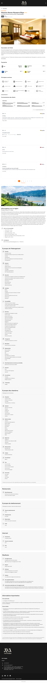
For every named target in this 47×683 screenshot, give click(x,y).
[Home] (2, 675)
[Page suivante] (29, 181)
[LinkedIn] (10, 675)
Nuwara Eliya (3, 10)
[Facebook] (5, 675)
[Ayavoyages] (7, 651)
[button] (3, 31)
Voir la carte (23, 681)
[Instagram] (7, 675)
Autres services (4, 94)
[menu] (45, 3)
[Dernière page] (31, 181)
